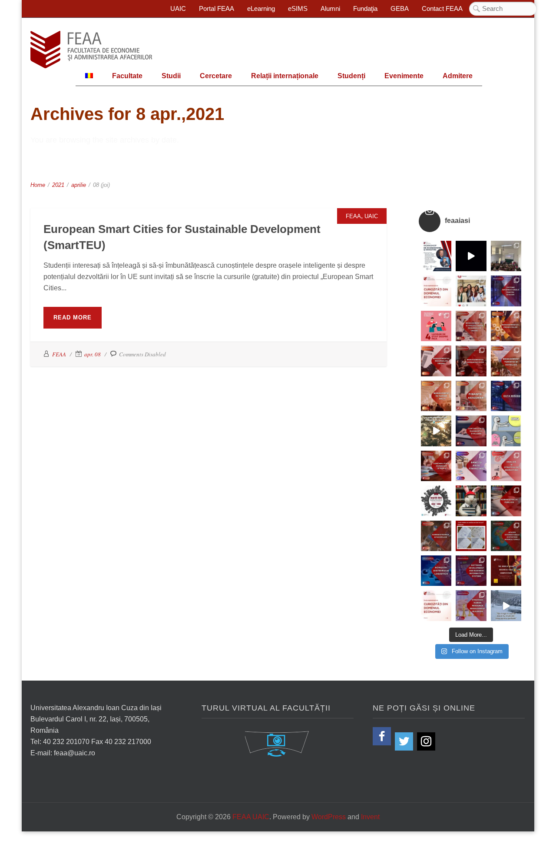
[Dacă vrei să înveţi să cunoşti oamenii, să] (471, 326)
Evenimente (404, 76)
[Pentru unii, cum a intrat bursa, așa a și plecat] (506, 430)
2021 (58, 185)
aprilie (78, 185)
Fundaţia (365, 8)
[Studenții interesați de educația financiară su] (436, 256)
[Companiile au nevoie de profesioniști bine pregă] (506, 291)
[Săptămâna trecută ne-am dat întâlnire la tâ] (471, 256)
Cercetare (216, 76)
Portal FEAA (216, 8)
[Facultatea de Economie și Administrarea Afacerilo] (436, 500)
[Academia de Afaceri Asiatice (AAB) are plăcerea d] (506, 570)
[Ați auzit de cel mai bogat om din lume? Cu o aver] (436, 605)
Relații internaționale (284, 76)
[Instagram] (426, 741)
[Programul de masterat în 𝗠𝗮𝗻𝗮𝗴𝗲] (436, 361)
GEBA (400, 8)
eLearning (261, 8)
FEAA (353, 216)
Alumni (330, 8)
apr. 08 (92, 354)
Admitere (458, 76)
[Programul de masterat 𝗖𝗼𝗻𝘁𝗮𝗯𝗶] (471, 430)
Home (37, 185)
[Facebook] (382, 736)
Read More (72, 317)
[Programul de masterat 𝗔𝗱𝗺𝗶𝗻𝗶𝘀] (436, 536)
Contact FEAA (442, 8)
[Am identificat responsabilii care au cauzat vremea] (506, 605)
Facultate (127, 76)
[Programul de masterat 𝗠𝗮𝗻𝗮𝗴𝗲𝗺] (471, 361)
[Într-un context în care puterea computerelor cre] (506, 396)
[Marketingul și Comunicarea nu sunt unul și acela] (436, 326)
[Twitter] (404, 741)
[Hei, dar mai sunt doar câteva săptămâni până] (436, 430)
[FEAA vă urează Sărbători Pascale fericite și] (471, 500)
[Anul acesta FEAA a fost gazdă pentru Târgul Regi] (506, 256)
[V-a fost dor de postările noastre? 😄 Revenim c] (436, 291)
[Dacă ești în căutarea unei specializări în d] (436, 570)
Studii (171, 76)
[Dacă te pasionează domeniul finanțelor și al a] (471, 396)
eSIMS (298, 8)
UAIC (178, 8)
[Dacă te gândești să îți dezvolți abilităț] (506, 500)
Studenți (351, 76)
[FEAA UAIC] (91, 49)
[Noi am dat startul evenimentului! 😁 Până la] (471, 291)
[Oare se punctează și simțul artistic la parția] (471, 536)
